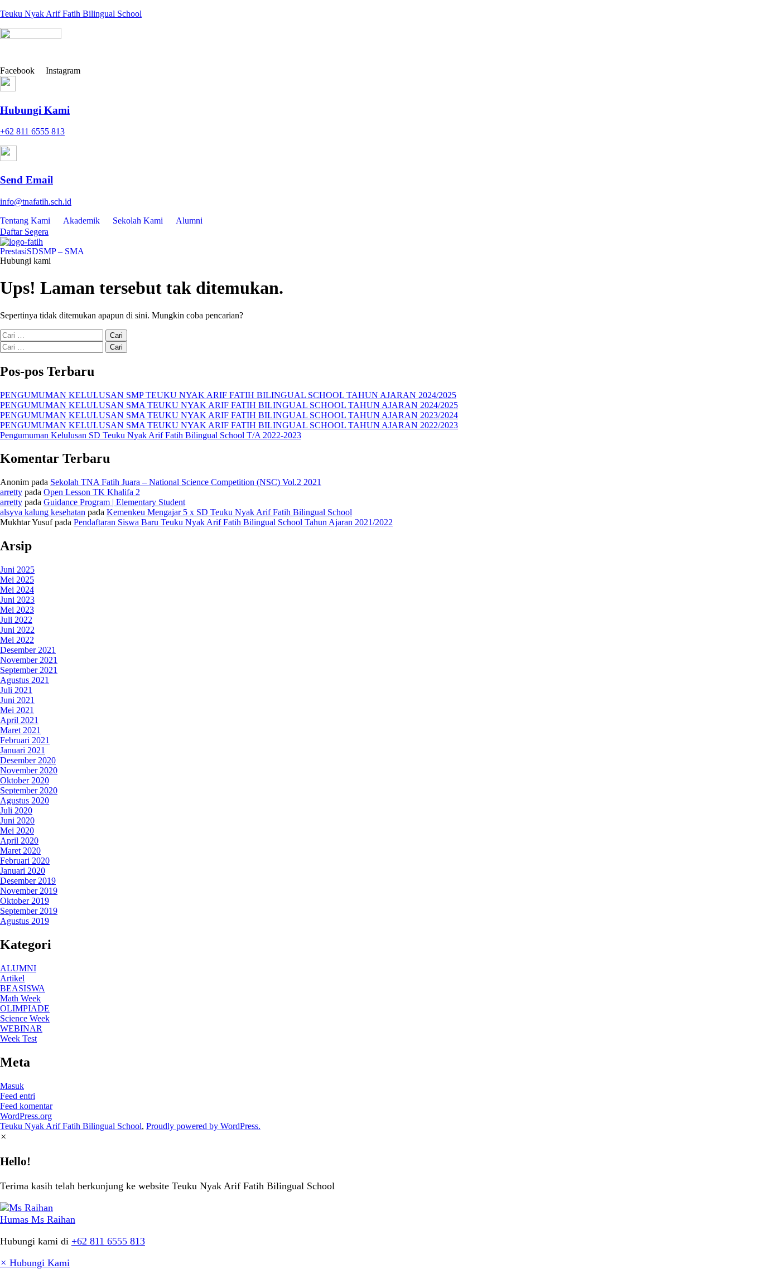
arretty (11, 492)
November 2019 (28, 890)
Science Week (25, 1018)
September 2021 (28, 670)
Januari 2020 (22, 870)
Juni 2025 (17, 569)
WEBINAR (21, 1028)
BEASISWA (22, 988)
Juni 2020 (17, 820)
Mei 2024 (17, 589)
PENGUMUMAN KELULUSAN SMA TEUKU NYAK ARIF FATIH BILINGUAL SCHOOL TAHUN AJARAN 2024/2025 (229, 405)
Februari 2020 (25, 860)
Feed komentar (26, 1106)
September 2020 (28, 790)
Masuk (12, 1086)
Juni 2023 (17, 599)
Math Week (20, 998)
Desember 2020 (28, 760)
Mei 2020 (17, 830)
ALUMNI (18, 968)
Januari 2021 (22, 750)
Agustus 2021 (24, 680)
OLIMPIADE (25, 1008)
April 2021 (19, 720)
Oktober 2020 (24, 780)
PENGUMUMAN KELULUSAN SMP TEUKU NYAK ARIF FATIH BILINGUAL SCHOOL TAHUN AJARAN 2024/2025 (228, 395)
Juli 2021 (16, 690)
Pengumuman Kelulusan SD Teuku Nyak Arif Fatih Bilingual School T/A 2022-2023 (150, 435)
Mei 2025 (17, 579)
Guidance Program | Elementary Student (114, 502)
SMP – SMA (61, 251)
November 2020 (28, 770)
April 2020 (19, 840)
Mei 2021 (17, 710)
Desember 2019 (28, 880)
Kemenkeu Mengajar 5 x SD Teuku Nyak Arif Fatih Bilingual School (229, 512)
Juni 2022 (17, 629)
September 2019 (28, 911)
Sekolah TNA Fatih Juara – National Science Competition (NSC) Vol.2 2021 (185, 482)
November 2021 (28, 660)
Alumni (189, 220)
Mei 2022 (17, 640)
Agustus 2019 (24, 921)
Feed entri (17, 1096)
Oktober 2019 (24, 900)
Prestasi (13, 251)
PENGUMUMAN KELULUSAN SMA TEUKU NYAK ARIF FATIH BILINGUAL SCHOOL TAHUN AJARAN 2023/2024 (229, 415)
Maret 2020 (20, 850)
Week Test (18, 1038)
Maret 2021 (20, 730)
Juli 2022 (16, 619)
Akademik (81, 220)
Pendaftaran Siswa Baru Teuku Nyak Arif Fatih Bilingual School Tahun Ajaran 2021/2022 (233, 522)
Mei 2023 (17, 609)
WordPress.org (26, 1116)
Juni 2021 (17, 700)
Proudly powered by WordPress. (203, 1126)
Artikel (12, 978)
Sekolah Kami (138, 220)
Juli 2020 (16, 810)
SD (32, 251)
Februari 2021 (25, 740)
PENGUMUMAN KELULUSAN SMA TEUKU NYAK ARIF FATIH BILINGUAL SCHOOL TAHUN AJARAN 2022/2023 (229, 425)
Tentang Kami (25, 220)
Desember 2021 (28, 650)
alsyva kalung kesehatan (42, 512)
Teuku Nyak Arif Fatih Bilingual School (71, 13)
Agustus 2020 (24, 800)
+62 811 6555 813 (108, 1241)
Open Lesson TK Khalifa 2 (92, 492)
